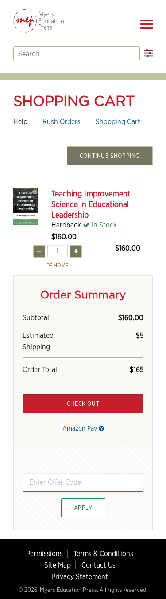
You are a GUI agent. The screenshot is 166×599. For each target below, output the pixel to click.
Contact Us (98, 565)
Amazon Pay (80, 428)
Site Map (57, 565)
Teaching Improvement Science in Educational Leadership (90, 204)
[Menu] (146, 24)
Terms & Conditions (103, 553)
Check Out (83, 403)
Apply (83, 508)
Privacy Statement (79, 576)
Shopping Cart (118, 121)
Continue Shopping (110, 156)
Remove (57, 265)
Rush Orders (61, 121)
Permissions (44, 553)
